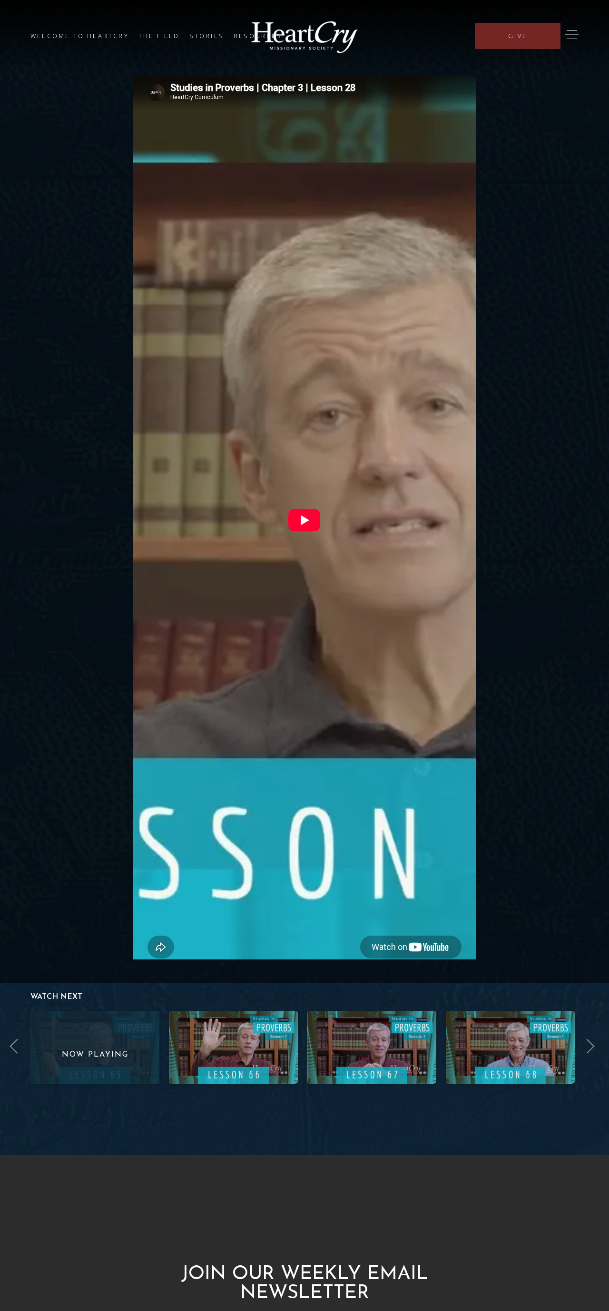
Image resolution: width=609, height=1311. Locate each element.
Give (517, 35)
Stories (206, 35)
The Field (159, 35)
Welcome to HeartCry (79, 35)
